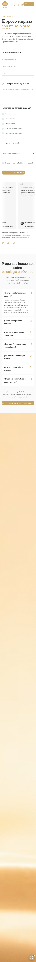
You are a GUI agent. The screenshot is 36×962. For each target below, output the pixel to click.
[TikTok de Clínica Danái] (14, 243)
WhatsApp (25, 235)
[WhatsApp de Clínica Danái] (22, 5)
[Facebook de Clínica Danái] (8, 243)
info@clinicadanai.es (22, 238)
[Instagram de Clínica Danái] (3, 243)
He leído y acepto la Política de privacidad (19, 163)
